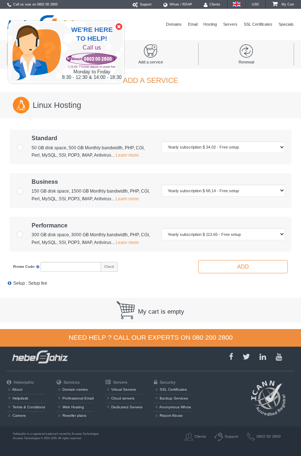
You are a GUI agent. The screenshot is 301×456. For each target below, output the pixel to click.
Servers (230, 24)
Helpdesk (19, 398)
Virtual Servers (123, 389)
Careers (18, 415)
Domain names (74, 389)
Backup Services (173, 398)
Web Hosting (72, 407)
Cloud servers (122, 398)
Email (192, 24)
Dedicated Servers (126, 407)
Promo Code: (24, 267)
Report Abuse (171, 415)
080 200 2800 (212, 337)
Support (145, 4)
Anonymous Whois (175, 407)
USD (255, 4)
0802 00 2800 (47, 4)
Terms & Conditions (28, 407)
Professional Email (77, 398)
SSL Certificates (258, 24)
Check (109, 267)
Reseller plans (73, 415)
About (16, 389)
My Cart (287, 4)
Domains (174, 24)
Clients (214, 4)
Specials (286, 24)
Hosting (210, 24)
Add (243, 266)
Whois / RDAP (180, 4)
